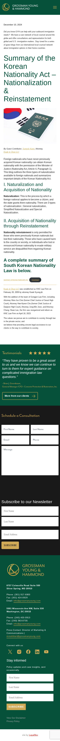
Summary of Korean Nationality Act (16, 280)
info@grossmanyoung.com (27, 600)
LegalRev (33, 735)
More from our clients (17, 396)
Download (35, 280)
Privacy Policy (13, 721)
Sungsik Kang (28, 149)
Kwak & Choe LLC (11, 152)
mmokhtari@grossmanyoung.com (23, 636)
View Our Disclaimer (16, 718)
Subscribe (10, 545)
